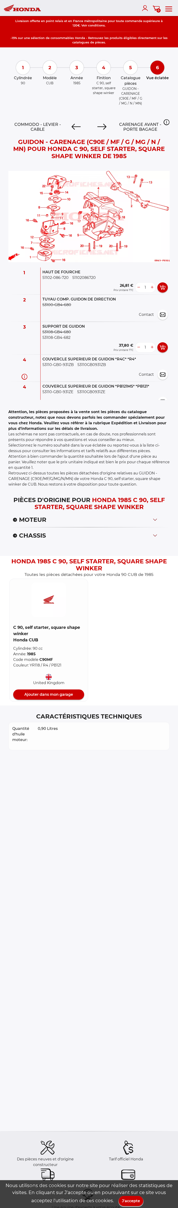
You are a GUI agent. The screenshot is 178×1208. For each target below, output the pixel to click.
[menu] (168, 8)
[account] (146, 8)
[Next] (102, 127)
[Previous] (76, 127)
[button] (166, 122)
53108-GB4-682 (56, 337)
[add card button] (162, 287)
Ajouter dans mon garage (48, 694)
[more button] (152, 287)
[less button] (138, 287)
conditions (96, 25)
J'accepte (131, 1201)
